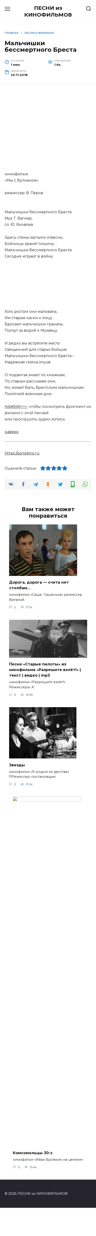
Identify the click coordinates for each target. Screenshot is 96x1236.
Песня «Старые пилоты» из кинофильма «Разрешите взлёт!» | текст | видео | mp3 (45, 670)
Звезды (17, 765)
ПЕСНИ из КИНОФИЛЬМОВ (48, 11)
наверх (11, 432)
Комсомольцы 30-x (32, 1152)
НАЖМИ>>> (16, 406)
